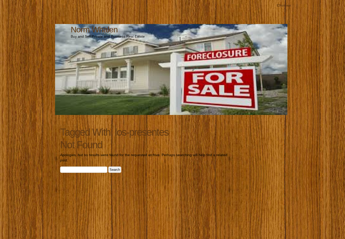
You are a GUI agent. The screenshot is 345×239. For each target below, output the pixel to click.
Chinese (284, 5)
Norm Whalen (94, 29)
